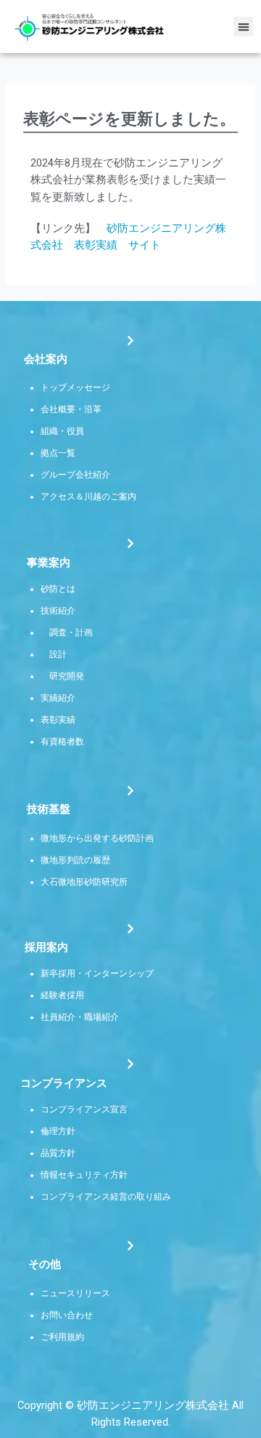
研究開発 (66, 676)
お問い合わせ (67, 1315)
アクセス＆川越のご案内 (88, 496)
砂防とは (58, 589)
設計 (58, 654)
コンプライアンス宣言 (84, 1109)
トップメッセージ (75, 387)
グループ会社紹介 (75, 475)
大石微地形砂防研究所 (84, 882)
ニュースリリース (75, 1293)
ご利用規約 (62, 1337)
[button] (243, 26)
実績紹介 (58, 698)
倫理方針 (58, 1131)
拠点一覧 (58, 453)
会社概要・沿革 (71, 409)
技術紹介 (58, 611)
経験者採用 (62, 995)
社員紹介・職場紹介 (80, 1017)
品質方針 (58, 1153)
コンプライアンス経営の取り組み (106, 1197)
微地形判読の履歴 (75, 860)
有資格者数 (62, 741)
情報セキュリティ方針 (84, 1175)
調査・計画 (71, 632)
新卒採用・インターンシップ (97, 973)
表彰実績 (58, 720)
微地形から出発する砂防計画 (97, 838)
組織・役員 (62, 431)
